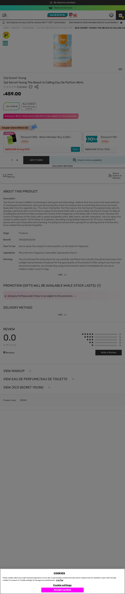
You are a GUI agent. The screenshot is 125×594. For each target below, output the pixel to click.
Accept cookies (62, 589)
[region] (62, 581)
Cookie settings (62, 585)
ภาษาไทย (59, 580)
